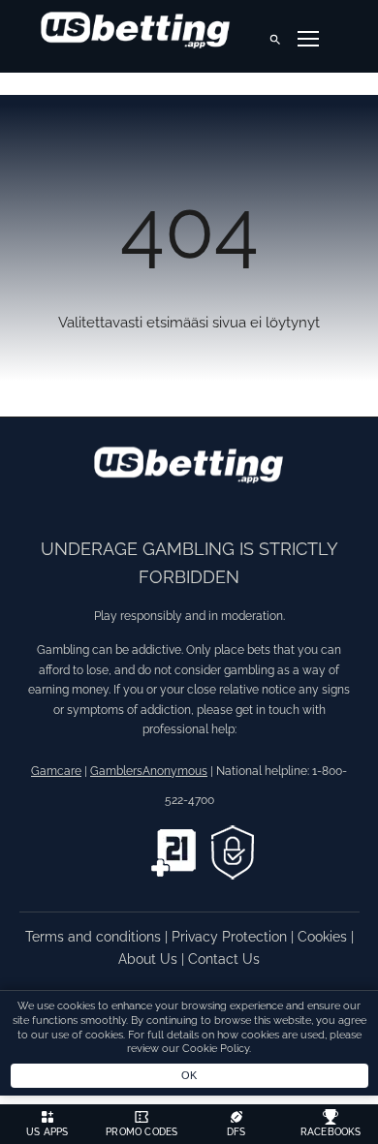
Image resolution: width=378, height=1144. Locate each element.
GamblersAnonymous (148, 771)
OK (189, 1075)
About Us (149, 959)
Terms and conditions (95, 936)
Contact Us (224, 959)
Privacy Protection (231, 936)
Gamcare (56, 771)
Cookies (324, 936)
